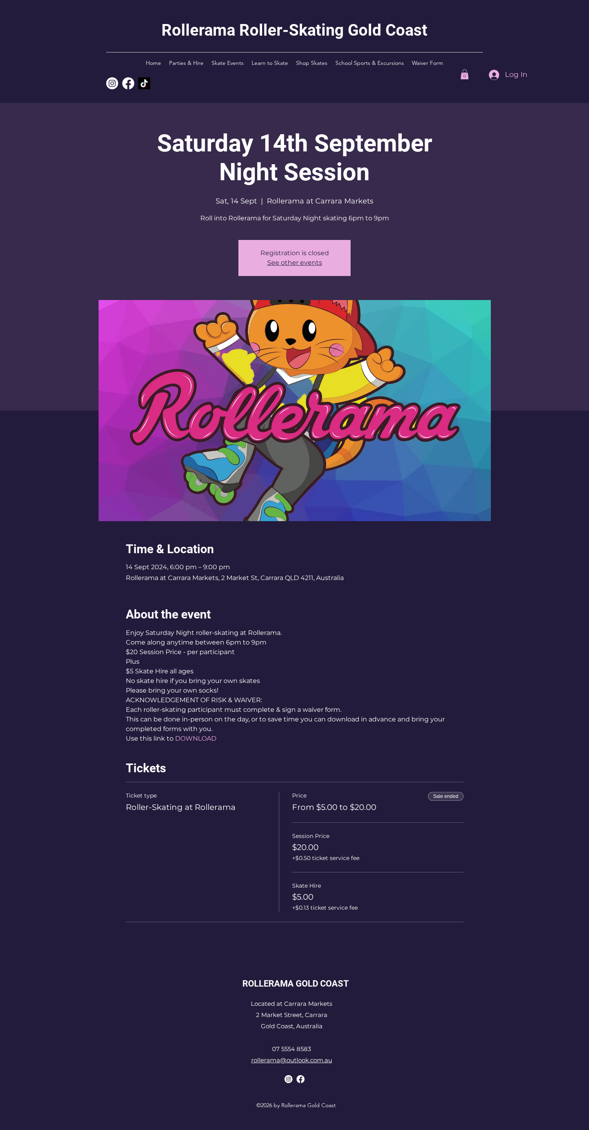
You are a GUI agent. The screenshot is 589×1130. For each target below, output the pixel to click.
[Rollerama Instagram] (112, 83)
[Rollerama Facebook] (301, 1079)
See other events (294, 262)
